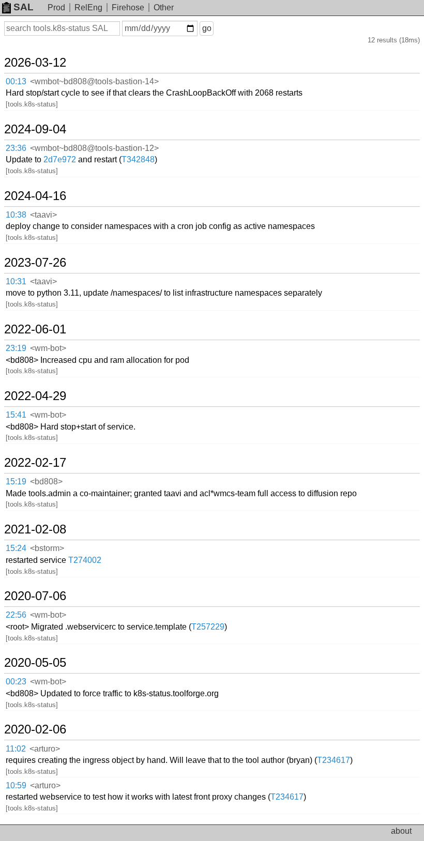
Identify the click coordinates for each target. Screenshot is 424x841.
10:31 (16, 281)
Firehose (128, 7)
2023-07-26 (35, 262)
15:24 (16, 548)
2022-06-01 (35, 329)
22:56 (16, 614)
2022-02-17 (35, 462)
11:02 (16, 748)
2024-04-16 (35, 196)
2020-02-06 (35, 729)
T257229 (207, 626)
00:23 (16, 681)
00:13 (16, 81)
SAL (23, 7)
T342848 (138, 159)
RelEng (88, 7)
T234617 (333, 760)
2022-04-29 (35, 396)
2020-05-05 (35, 663)
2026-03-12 (35, 62)
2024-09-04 (35, 129)
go (206, 28)
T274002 (84, 560)
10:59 (16, 785)
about (401, 831)
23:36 (16, 148)
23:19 (16, 348)
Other (164, 7)
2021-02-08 (35, 529)
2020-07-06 (35, 596)
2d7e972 (59, 159)
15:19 (16, 481)
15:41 (16, 414)
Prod (56, 7)
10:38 (16, 214)
